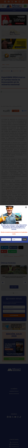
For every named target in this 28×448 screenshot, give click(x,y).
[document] (14, 224)
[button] (26, 207)
